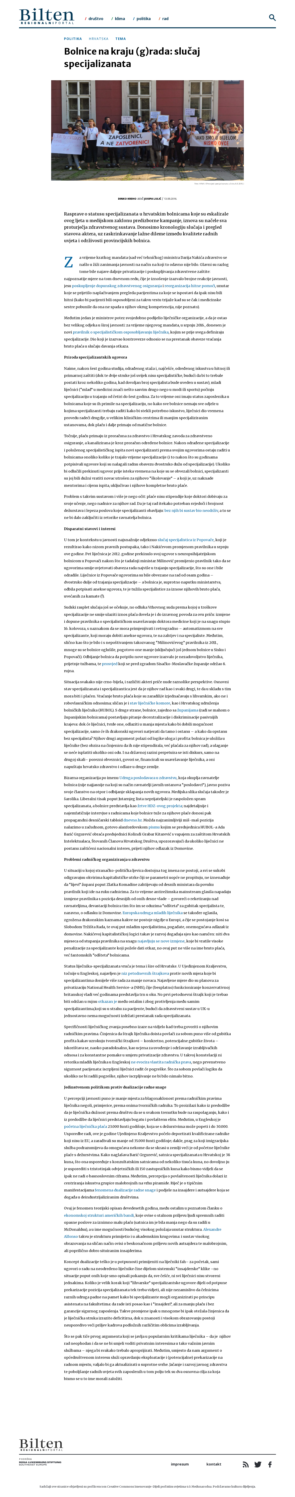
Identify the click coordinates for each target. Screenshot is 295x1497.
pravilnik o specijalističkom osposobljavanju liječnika (121, 332)
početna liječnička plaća (85, 1126)
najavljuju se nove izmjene (161, 941)
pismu (154, 827)
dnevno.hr (132, 820)
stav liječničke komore (150, 703)
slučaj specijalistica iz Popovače (186, 540)
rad (165, 18)
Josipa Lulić (152, 198)
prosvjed (109, 664)
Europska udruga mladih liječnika (153, 913)
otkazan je (107, 1001)
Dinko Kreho (127, 198)
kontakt (213, 1464)
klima (120, 18)
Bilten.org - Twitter (258, 1464)
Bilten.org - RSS (246, 1464)
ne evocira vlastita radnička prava (161, 1062)
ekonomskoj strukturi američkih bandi (99, 1215)
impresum (180, 1464)
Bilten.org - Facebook (270, 1464)
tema (120, 39)
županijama (187, 710)
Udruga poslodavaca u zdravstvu (148, 778)
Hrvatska (99, 39)
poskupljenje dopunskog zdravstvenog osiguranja (117, 286)
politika (144, 18)
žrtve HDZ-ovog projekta (159, 806)
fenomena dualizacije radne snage (125, 1190)
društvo (95, 18)
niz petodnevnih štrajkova (145, 973)
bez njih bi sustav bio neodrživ (191, 510)
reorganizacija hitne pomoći (190, 286)
